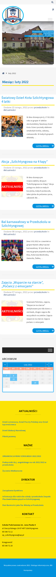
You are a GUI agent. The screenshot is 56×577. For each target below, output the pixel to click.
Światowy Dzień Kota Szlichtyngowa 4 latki (27, 99)
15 (14, 379)
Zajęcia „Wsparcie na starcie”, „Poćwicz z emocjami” (22, 284)
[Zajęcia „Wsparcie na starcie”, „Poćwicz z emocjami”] (12, 311)
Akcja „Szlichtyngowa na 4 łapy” (24, 161)
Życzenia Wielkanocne (12, 470)
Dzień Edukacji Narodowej (14, 430)
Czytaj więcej (45, 146)
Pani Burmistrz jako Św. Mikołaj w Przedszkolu (23, 505)
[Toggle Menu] (50, 19)
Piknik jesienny (9, 436)
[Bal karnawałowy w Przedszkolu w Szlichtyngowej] (12, 250)
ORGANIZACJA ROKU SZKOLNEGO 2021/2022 (21, 456)
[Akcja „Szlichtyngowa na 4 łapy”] (12, 186)
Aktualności (10, 109)
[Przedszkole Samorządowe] (13, 15)
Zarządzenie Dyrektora (12, 490)
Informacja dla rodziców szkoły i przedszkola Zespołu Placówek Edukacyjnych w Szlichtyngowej (26, 497)
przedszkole (40, 107)
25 (35, 382)
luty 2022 (28, 364)
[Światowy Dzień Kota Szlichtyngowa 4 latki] (12, 126)
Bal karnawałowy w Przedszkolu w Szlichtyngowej (26, 224)
